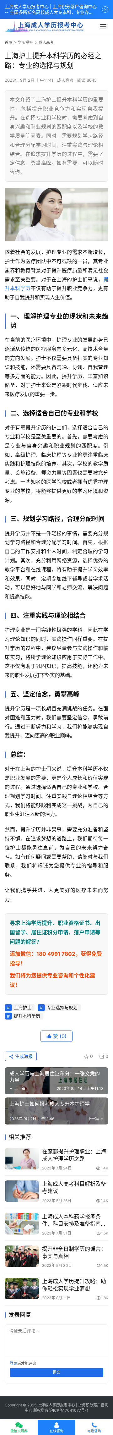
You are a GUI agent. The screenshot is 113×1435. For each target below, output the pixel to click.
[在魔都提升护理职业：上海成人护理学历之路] (22, 1158)
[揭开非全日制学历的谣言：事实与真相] (22, 1256)
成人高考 (65, 80)
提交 (56, 1372)
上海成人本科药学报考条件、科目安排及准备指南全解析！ (74, 1220)
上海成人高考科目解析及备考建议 (74, 1187)
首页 (8, 42)
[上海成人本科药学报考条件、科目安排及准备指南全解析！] (22, 1223)
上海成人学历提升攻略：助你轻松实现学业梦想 (74, 1285)
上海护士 (22, 1007)
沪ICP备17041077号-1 (69, 1410)
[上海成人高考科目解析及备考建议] (22, 1191)
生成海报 (23, 1056)
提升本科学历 (27, 1016)
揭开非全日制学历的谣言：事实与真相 (74, 1252)
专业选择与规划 (62, 1007)
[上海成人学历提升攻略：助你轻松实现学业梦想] (22, 1288)
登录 (13, 1363)
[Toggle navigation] (103, 26)
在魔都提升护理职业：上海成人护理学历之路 (74, 1155)
